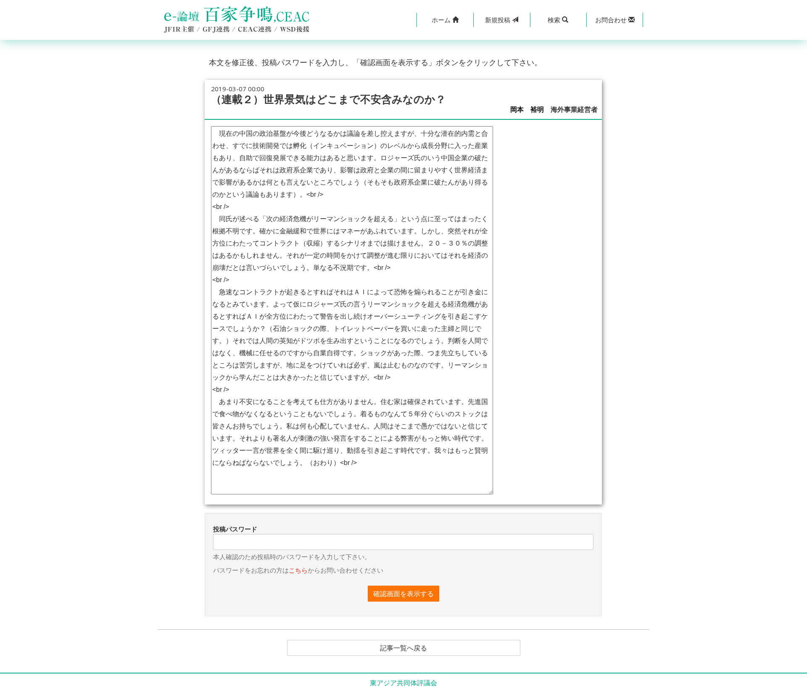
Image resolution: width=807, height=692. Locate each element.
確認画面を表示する (403, 593)
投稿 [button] (498, 20)
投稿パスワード (235, 529)
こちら (298, 570)
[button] (445, 20)
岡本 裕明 (527, 109)
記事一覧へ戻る (403, 647)
